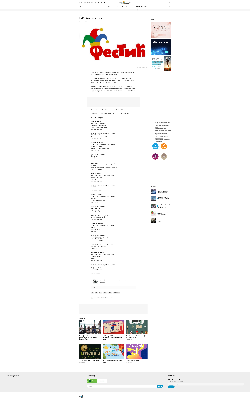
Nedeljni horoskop (159, 138)
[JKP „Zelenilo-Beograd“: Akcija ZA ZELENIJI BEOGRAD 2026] (153, 206)
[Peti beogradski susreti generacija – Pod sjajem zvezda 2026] (113, 327)
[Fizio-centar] (161, 63)
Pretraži (160, 386)
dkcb (96, 292)
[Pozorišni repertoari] (164, 146)
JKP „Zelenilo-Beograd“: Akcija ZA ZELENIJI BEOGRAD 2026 (164, 206)
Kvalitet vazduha (133, 9)
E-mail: (181, 381)
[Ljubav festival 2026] (137, 351)
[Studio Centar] (92, 381)
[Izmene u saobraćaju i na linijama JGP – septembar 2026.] (153, 213)
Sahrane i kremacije (151, 9)
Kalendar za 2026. (98, 9)
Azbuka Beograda (142, 9)
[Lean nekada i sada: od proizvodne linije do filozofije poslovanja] (153, 191)
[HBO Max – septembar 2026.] (153, 220)
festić (100, 292)
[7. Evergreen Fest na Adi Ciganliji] (90, 351)
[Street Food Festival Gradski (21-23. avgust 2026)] (137, 327)
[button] (170, 2)
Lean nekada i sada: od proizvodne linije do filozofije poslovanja (163, 191)
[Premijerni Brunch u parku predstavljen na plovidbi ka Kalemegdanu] (90, 327)
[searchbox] (122, 386)
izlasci (110, 292)
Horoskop (126, 9)
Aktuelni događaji (107, 9)
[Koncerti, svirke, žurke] (155, 156)
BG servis (115, 9)
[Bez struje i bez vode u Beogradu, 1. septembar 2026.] (153, 198)
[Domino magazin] (102, 381)
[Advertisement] (112, 102)
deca (92, 292)
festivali (105, 292)
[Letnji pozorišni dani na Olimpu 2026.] (113, 351)
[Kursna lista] (161, 29)
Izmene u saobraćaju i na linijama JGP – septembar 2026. (161, 133)
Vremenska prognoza (160, 128)
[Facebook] (92, 287)
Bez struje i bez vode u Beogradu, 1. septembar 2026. (164, 199)
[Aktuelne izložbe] (164, 156)
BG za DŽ (120, 9)
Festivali (81, 15)
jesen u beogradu (116, 292)
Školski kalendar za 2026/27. (162, 136)
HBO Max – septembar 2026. (163, 220)
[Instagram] (94, 287)
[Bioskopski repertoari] (155, 146)
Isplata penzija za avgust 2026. (163, 130)
